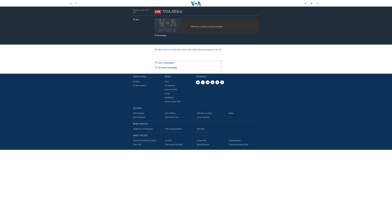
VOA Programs (138, 113)
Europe (167, 94)
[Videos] (312, 3)
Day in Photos (170, 113)
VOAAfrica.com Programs (143, 129)
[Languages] (305, 3)
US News (136, 82)
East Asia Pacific (171, 90)
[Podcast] (222, 82)
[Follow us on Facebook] (198, 82)
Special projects (139, 117)
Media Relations (203, 144)
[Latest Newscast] (318, 3)
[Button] (136, 20)
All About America (140, 86)
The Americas (170, 86)
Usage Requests (235, 141)
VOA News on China (204, 113)
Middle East (169, 98)
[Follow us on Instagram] (212, 82)
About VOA (137, 144)
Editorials (200, 129)
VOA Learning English (173, 129)
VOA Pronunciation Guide (238, 144)
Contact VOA (201, 141)
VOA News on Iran (172, 117)
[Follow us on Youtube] (208, 82)
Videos (231, 113)
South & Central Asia (172, 102)
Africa (167, 82)
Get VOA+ (168, 141)
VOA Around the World (173, 144)
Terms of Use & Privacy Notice (144, 141)
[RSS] (217, 82)
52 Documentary (203, 117)
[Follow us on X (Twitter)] (203, 82)
